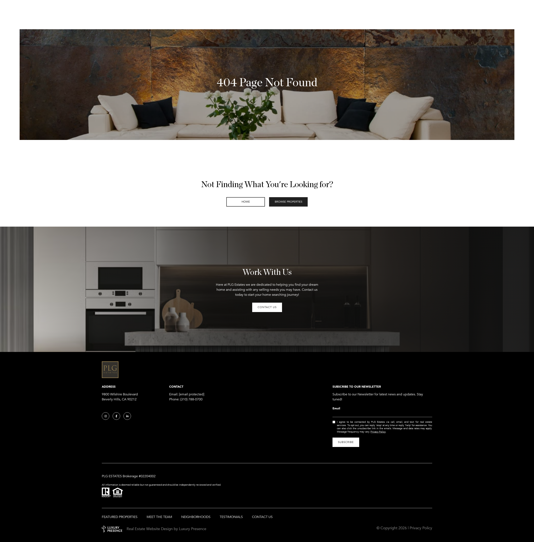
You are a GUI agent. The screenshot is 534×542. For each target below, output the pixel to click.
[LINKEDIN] (127, 416)
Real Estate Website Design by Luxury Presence (166, 529)
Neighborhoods (195, 517)
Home (246, 201)
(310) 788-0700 (191, 399)
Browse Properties (288, 201)
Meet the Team (159, 517)
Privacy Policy (378, 431)
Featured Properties (119, 517)
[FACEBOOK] (116, 416)
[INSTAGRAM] (105, 416)
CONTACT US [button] (267, 307)
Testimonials (231, 517)
